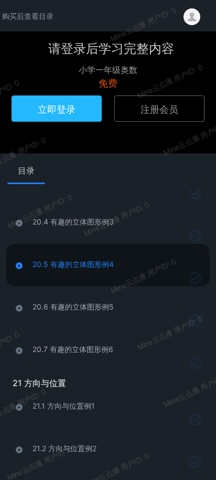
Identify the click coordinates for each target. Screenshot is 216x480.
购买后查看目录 (27, 15)
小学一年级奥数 (108, 69)
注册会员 (159, 108)
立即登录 (56, 108)
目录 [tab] (26, 170)
